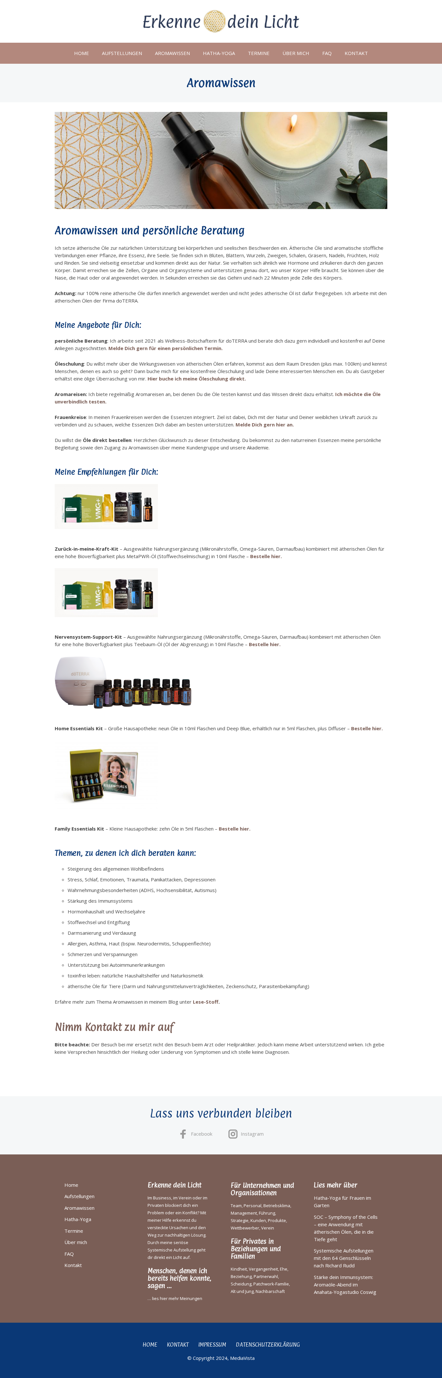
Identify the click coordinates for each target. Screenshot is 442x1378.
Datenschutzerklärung (268, 1344)
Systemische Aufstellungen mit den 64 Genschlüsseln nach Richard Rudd (343, 1258)
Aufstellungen (122, 53)
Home (81, 53)
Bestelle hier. (266, 556)
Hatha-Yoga (219, 53)
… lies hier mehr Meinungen (175, 1298)
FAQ (327, 53)
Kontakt (356, 53)
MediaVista (242, 1358)
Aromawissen (172, 53)
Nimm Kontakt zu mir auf (114, 1026)
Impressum (212, 1344)
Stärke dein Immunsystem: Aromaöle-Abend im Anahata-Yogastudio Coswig (345, 1284)
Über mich (295, 53)
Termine (259, 53)
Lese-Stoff (205, 1001)
